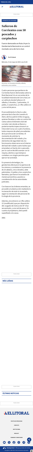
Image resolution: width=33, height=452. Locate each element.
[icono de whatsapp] (18, 442)
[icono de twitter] (9, 442)
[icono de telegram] (23, 442)
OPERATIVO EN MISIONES (10, 20)
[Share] (29, 440)
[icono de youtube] (4, 442)
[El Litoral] (16, 6)
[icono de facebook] (14, 442)
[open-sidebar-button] (2, 7)
